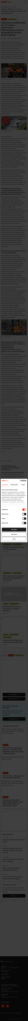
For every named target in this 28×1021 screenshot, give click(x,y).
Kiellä (14, 539)
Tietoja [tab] (23, 484)
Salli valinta (14, 534)
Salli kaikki (14, 529)
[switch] (24, 514)
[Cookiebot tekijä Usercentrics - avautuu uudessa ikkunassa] (20, 481)
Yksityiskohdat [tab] (14, 484)
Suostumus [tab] (5, 484)
